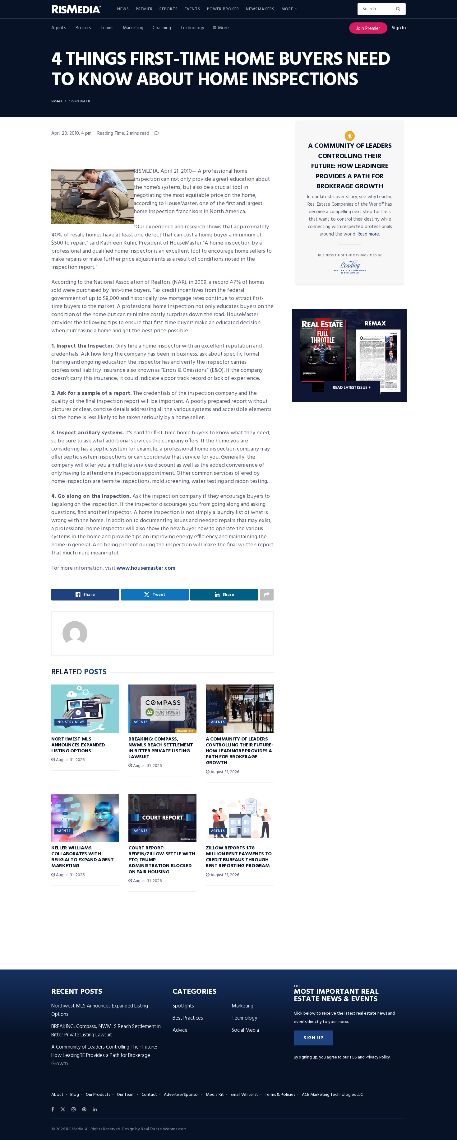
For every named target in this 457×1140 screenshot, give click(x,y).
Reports (168, 9)
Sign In (399, 28)
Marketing (133, 28)
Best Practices (188, 1018)
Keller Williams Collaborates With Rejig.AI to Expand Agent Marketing (82, 857)
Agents (58, 28)
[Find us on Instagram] (74, 1109)
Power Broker (223, 9)
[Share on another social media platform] (267, 594)
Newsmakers (260, 9)
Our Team (126, 1094)
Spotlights (183, 1006)
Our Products (98, 1094)
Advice (180, 1030)
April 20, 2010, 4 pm (71, 133)
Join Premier (368, 28)
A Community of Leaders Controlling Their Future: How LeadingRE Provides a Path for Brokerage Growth (239, 751)
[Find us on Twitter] (62, 1109)
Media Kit (215, 1094)
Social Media (245, 1030)
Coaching (162, 28)
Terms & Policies (280, 1094)
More (287, 9)
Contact (149, 1094)
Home (57, 101)
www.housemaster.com (146, 568)
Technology (192, 28)
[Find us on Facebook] (52, 1109)
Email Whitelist (244, 1094)
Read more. (369, 234)
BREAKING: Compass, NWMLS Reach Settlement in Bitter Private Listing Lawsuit (160, 748)
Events (192, 9)
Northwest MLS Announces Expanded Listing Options (78, 745)
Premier (144, 9)
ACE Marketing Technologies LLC (332, 1094)
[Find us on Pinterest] (84, 1109)
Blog (74, 1094)
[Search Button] (399, 9)
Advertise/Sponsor (181, 1094)
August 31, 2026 (70, 760)
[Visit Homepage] (79, 9)
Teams (106, 28)
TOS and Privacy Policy (369, 1057)
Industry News (71, 722)
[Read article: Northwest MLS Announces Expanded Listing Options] (85, 708)
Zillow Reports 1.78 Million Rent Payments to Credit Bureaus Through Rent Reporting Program (239, 857)
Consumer (79, 101)
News (123, 9)
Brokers (83, 28)
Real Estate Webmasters (163, 1129)
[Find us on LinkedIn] (95, 1109)
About (57, 1094)
